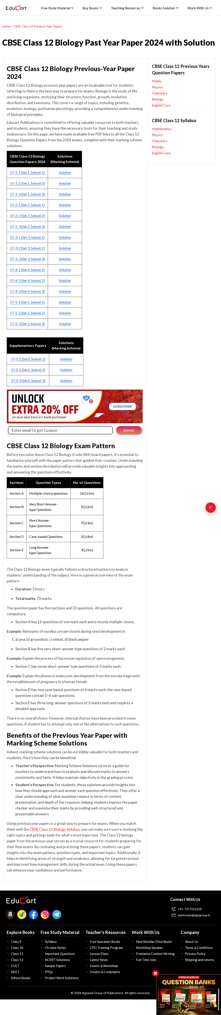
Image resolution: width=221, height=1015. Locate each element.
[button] (57, 7)
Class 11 (17, 954)
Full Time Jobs (146, 960)
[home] (16, 8)
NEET (15, 972)
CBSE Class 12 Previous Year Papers (37, 26)
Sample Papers (55, 966)
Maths (157, 81)
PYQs (49, 972)
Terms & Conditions (199, 948)
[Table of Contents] (210, 507)
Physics (157, 87)
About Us (191, 941)
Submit (128, 430)
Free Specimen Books (105, 941)
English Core (161, 105)
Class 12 (17, 960)
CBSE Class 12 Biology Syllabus (55, 829)
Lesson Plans (99, 954)
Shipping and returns (199, 960)
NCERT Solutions (57, 960)
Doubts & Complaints (105, 972)
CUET (15, 966)
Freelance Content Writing (155, 954)
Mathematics (162, 129)
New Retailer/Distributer (154, 941)
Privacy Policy (195, 954)
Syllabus (51, 941)
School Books (20, 978)
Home (6, 26)
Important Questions (60, 954)
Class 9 (16, 941)
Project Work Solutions (62, 978)
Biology (158, 99)
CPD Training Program (106, 948)
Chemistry (159, 93)
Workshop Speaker (149, 948)
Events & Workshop (104, 966)
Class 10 (17, 948)
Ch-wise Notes (55, 948)
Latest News (99, 960)
